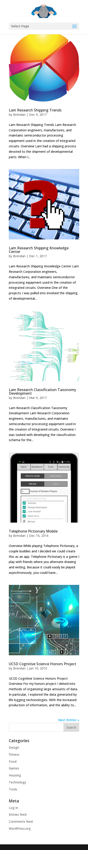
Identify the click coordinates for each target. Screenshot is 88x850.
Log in (13, 808)
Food (12, 761)
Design (14, 747)
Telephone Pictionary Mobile (33, 531)
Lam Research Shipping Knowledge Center (39, 250)
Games (14, 768)
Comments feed (21, 821)
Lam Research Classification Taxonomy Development (42, 391)
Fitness (14, 754)
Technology (17, 782)
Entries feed (17, 814)
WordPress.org (20, 828)
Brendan (19, 114)
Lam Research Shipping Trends (35, 110)
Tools (13, 789)
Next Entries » (68, 720)
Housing (15, 775)
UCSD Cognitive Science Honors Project (42, 663)
